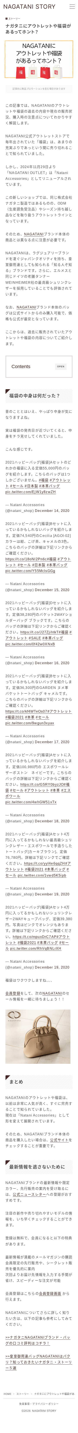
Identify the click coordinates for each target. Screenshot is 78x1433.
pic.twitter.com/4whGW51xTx (31, 802)
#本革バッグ (49, 486)
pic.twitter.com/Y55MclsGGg (30, 571)
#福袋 (44, 480)
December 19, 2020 (52, 894)
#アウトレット (59, 711)
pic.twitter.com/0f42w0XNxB (30, 644)
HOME (7, 1394)
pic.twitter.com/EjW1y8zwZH (30, 492)
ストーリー (14, 19)
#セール (17, 486)
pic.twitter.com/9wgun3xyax (29, 723)
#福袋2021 (14, 717)
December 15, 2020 (52, 590)
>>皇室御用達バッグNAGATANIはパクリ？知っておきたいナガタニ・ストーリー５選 (38, 1362)
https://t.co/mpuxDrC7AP (35, 937)
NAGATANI (34, 234)
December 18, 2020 (52, 821)
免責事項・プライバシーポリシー (39, 1404)
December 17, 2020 (52, 742)
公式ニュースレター (29, 1194)
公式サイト (59, 1140)
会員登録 (12, 993)
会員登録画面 (50, 1293)
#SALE (35, 638)
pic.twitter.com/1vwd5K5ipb (42, 875)
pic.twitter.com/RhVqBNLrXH (35, 948)
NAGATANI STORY (29, 6)
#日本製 (31, 486)
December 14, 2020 (52, 511)
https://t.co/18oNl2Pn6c (26, 559)
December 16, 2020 (52, 663)
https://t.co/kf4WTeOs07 (26, 711)
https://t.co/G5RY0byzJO (42, 784)
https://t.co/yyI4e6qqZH (44, 863)
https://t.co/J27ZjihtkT (39, 632)
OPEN (60, 366)
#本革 (30, 717)
